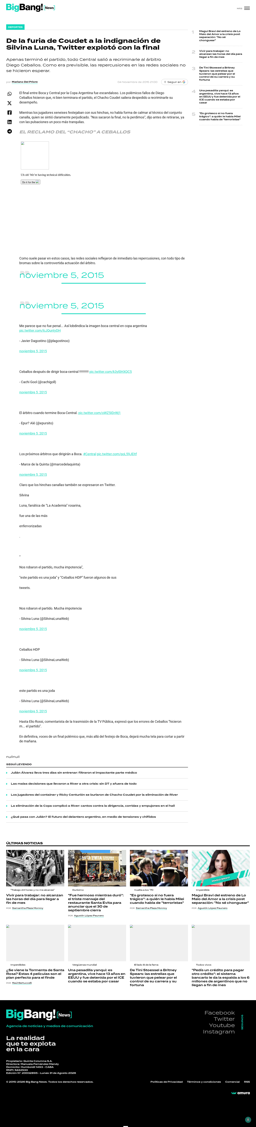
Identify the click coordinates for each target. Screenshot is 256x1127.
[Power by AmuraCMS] (240, 1093)
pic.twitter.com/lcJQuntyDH (40, 330)
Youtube (222, 1025)
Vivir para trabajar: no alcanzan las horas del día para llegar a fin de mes (220, 54)
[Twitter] (9, 103)
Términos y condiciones (204, 1082)
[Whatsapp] (9, 94)
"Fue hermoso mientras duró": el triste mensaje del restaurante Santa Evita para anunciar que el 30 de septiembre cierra (96, 903)
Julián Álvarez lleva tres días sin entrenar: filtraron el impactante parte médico (74, 773)
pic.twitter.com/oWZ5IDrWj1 (99, 412)
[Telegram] (9, 131)
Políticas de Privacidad (166, 1082)
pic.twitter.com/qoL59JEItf (117, 454)
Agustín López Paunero (89, 915)
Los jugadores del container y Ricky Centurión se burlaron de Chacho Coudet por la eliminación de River (94, 795)
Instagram (219, 1031)
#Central (89, 454)
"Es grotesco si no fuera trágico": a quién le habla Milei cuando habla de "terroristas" (220, 116)
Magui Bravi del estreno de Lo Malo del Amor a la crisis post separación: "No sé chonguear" (220, 36)
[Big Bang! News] (30, 8)
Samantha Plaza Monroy (27, 908)
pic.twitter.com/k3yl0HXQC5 (110, 371)
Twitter (224, 1018)
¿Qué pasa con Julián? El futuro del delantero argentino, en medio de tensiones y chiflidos (83, 817)
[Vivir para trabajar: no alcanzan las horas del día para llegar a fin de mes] (35, 868)
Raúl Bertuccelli (22, 982)
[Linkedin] (9, 122)
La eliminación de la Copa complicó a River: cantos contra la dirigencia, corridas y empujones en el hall (93, 806)
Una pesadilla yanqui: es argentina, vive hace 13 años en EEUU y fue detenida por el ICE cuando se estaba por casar (219, 97)
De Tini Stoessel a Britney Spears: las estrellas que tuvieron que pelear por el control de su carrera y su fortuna (217, 74)
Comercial (232, 1082)
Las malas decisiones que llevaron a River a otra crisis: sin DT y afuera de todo (74, 784)
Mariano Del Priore (25, 82)
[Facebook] (9, 112)
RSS (247, 1082)
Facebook (219, 1012)
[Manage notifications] (248, 1120)
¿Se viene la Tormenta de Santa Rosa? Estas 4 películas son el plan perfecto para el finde (35, 974)
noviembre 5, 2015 (61, 275)
